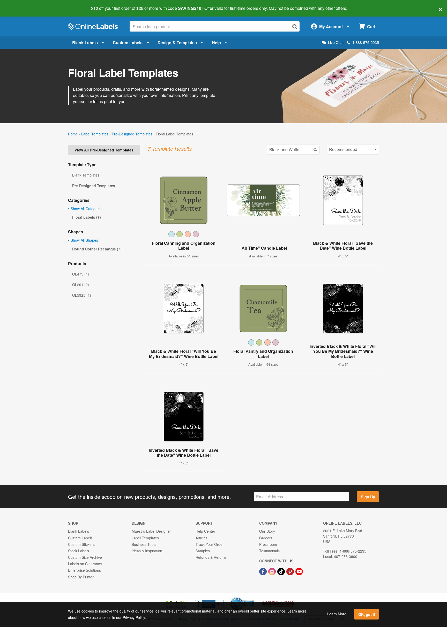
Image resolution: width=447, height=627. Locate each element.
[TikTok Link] (281, 571)
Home (73, 133)
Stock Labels (78, 550)
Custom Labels (128, 42)
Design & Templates (177, 42)
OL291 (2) (80, 284)
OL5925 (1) (81, 295)
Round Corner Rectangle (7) (97, 248)
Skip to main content (18, 4)
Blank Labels (85, 42)
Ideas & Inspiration (147, 550)
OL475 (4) (80, 274)
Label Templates (94, 133)
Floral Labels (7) (86, 217)
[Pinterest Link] (290, 571)
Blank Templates (85, 175)
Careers (265, 537)
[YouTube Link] (299, 571)
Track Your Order (210, 544)
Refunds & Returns (211, 557)
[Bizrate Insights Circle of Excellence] (252, 597)
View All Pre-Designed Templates (103, 149)
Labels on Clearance (85, 563)
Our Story (267, 531)
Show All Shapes (84, 240)
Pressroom (268, 544)
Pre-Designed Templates (132, 133)
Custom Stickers (81, 544)
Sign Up (368, 496)
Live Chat (336, 42)
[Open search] (295, 27)
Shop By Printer (81, 576)
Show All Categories (86, 208)
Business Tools (144, 544)
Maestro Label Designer (151, 531)
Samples (203, 550)
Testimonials (269, 550)
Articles (201, 537)
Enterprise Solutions (84, 570)
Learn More (336, 613)
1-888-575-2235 (365, 42)
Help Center (205, 531)
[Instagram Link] (272, 571)
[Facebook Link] (263, 571)
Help (216, 42)
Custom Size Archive (85, 557)
